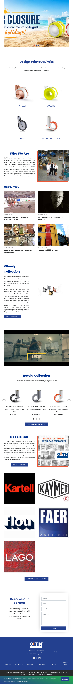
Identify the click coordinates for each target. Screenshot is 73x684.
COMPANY (8, 664)
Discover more (22, 26)
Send (54, 628)
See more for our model (36, 424)
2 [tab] (36, 45)
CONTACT (30, 664)
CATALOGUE (19, 664)
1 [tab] (34, 45)
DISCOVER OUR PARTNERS (36, 579)
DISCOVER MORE (12, 316)
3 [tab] (38, 45)
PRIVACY (53, 664)
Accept (65, 679)
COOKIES (42, 664)
